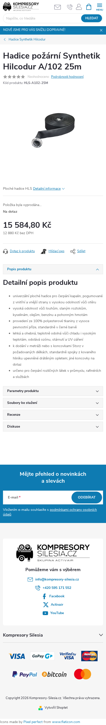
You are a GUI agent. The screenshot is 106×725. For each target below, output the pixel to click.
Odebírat (87, 497)
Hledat (91, 18)
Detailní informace (47, 188)
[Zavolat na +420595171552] (70, 7)
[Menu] (99, 6)
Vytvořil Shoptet (56, 707)
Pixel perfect (33, 722)
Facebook (57, 596)
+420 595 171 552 (57, 587)
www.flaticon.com (66, 722)
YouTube (57, 613)
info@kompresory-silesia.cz (57, 579)
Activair (57, 604)
